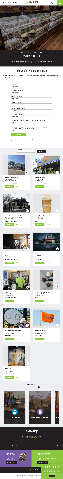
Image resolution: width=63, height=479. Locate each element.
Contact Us (44, 445)
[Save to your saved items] (27, 172)
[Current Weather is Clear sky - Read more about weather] (52, 3)
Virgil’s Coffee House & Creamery (13, 330)
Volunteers (51, 445)
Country (13, 102)
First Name (14, 84)
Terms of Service (45, 139)
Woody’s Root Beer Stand (41, 330)
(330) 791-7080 (38, 259)
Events (18, 441)
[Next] (61, 407)
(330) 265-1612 (8, 221)
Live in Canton (31, 445)
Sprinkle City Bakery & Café (11, 177)
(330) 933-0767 (8, 183)
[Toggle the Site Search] (54, 3)
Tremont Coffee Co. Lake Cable (42, 215)
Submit (18, 134)
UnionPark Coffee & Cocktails (42, 292)
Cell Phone (14, 114)
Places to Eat (26, 441)
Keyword (19, 149)
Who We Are (53, 441)
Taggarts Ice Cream (40, 177)
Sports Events (18, 445)
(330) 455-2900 (38, 335)
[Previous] (1, 407)
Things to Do (10, 441)
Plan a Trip (44, 441)
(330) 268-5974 (8, 259)
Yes (13, 123)
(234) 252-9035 (8, 335)
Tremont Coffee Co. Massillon (12, 254)
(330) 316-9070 (8, 297)
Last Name (14, 90)
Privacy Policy (37, 139)
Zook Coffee (8, 368)
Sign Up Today (42, 462)
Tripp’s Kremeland (39, 254)
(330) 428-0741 (8, 373)
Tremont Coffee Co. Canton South (13, 215)
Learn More (9, 186)
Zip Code (13, 96)
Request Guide (10, 462)
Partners (38, 445)
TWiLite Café (8, 292)
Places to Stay (35, 441)
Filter (41, 151)
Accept (52, 475)
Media (25, 445)
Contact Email (15, 108)
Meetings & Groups (9, 445)
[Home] (31, 2)
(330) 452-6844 (38, 183)
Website (15, 183)
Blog (57, 445)
